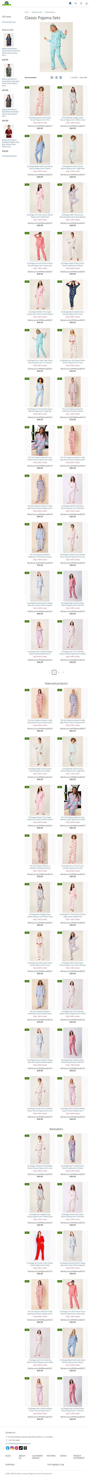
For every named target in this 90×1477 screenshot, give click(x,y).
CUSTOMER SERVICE (37, 1456)
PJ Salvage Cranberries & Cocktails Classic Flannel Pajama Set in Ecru (72, 556)
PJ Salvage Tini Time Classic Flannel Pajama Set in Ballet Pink (40, 216)
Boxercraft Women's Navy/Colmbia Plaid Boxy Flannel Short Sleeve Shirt (11, 52)
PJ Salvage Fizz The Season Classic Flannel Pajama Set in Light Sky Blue (39, 411)
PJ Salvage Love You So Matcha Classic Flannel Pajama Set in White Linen (73, 654)
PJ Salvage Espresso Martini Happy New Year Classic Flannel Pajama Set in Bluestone (40, 605)
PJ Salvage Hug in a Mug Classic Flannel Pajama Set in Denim (72, 1167)
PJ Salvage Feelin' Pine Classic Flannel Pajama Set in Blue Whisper (73, 216)
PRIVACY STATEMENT (79, 1456)
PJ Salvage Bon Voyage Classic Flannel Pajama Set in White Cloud (72, 119)
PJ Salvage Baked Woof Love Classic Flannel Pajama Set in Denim (40, 167)
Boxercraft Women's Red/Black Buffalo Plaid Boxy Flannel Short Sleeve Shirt (10, 143)
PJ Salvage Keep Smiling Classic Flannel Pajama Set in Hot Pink (72, 604)
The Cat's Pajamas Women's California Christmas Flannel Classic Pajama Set (72, 411)
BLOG (8, 1455)
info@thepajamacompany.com (19, 1443)
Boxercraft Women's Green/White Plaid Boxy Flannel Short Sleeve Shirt (10, 82)
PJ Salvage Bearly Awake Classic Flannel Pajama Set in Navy (72, 313)
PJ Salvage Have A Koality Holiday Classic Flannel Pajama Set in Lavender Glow (40, 654)
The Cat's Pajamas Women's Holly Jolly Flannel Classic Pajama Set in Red (72, 459)
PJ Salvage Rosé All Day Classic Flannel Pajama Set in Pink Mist (72, 507)
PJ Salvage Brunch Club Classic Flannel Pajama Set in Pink (40, 119)
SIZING (63, 1455)
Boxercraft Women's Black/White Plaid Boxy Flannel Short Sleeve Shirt (10, 112)
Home (26, 12)
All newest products (9, 156)
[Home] (5, 3)
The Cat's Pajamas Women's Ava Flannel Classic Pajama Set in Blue (39, 458)
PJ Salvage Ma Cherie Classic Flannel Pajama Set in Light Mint (73, 167)
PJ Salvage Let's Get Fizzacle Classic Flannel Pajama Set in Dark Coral (40, 264)
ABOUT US (22, 1456)
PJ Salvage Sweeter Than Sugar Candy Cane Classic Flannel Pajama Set (40, 314)
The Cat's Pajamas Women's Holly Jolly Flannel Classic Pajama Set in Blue (40, 508)
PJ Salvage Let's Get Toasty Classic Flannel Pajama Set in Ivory (72, 361)
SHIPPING (9, 1464)
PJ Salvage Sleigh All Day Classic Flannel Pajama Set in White (72, 264)
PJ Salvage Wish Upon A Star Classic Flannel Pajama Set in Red (40, 1264)
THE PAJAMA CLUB (55, 1464)
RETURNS (51, 1455)
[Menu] (86, 3)
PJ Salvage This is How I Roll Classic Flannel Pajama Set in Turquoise (40, 361)
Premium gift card (8, 22)
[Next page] (63, 672)
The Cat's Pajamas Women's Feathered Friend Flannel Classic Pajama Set (40, 557)
